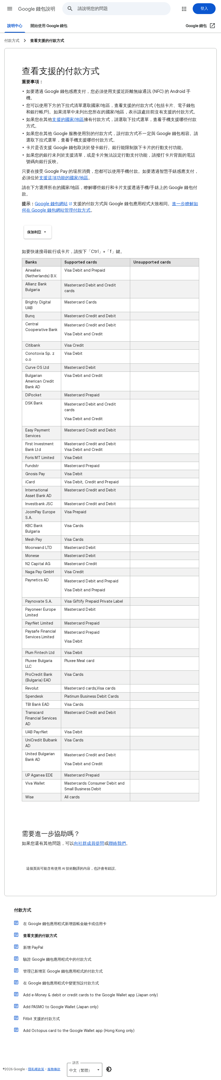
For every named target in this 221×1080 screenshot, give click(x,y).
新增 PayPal (33, 947)
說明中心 (14, 25)
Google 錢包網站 (51, 204)
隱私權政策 (36, 1069)
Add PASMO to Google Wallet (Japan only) (60, 1006)
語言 (75, 1063)
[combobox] (124, 8)
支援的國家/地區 (68, 119)
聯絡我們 (117, 843)
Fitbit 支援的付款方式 (41, 1018)
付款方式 (22, 910)
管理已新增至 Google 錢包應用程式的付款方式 (63, 971)
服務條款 (53, 1069)
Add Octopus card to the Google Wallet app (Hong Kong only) (78, 1030)
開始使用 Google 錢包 (48, 25)
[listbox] (37, 232)
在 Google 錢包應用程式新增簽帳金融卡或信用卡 (64, 923)
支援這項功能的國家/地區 (63, 178)
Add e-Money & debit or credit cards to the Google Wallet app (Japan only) (90, 995)
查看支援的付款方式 (40, 935)
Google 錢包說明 (36, 9)
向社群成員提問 (89, 843)
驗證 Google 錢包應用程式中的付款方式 (57, 959)
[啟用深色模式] (108, 1069)
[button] (9, 8)
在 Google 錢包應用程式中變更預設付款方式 (61, 983)
